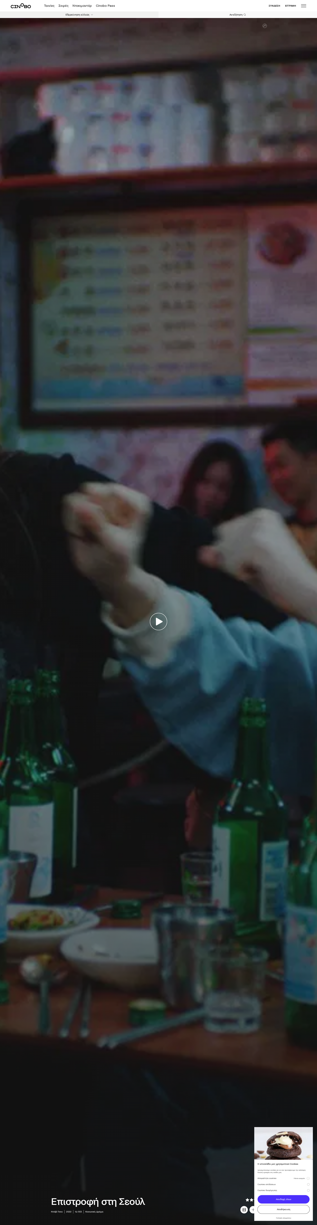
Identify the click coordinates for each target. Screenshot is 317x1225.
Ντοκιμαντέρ (82, 5)
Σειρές (64, 5)
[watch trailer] (244, 1209)
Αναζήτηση (236, 14)
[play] (158, 621)
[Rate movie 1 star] (247, 1200)
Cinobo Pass (105, 5)
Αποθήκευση (283, 1209)
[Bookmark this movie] (253, 1209)
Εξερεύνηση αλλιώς (77, 14)
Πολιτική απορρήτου (283, 1218)
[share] (265, 26)
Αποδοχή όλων (283, 1199)
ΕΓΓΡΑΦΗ (290, 5)
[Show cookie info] (308, 1178)
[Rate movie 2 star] (251, 1200)
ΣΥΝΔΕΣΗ (274, 5)
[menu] (303, 5)
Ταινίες (49, 5)
